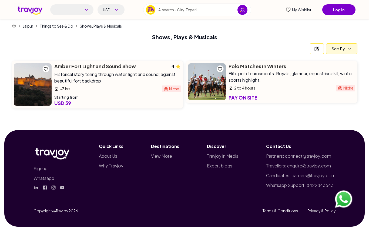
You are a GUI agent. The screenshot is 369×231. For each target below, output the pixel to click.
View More (161, 156)
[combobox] (71, 9)
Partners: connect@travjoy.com (298, 156)
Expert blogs (219, 166)
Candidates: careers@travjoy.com (301, 175)
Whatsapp (43, 178)
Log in (339, 9)
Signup (40, 168)
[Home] (14, 25)
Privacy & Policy (321, 210)
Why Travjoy (111, 166)
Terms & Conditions (280, 210)
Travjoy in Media (223, 156)
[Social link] (36, 187)
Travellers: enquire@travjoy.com (298, 166)
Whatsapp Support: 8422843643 (300, 185)
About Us (108, 156)
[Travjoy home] (52, 152)
